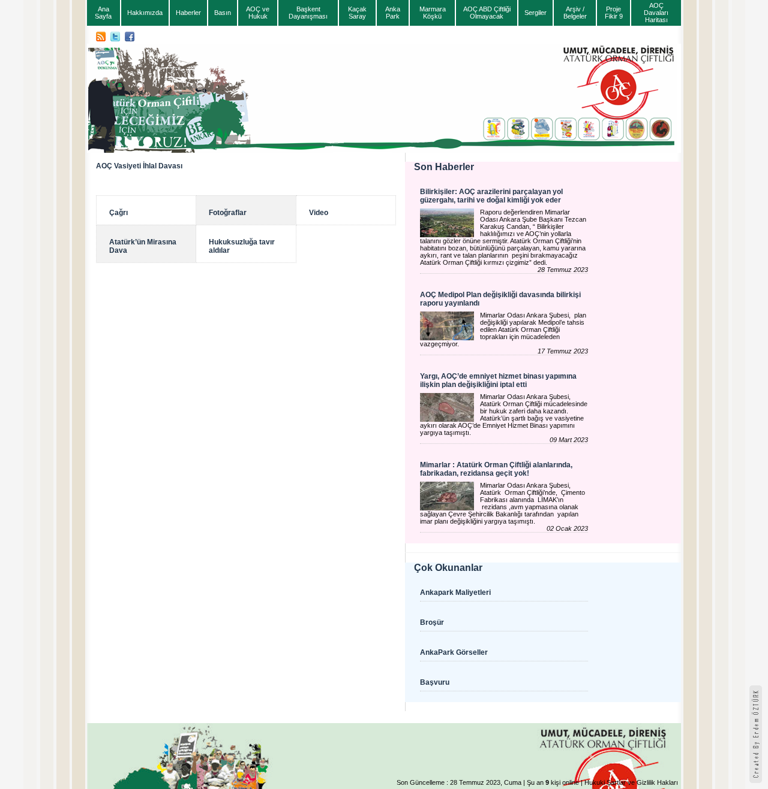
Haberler (188, 12)
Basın (222, 12)
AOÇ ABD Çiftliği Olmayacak (487, 12)
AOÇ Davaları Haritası (656, 12)
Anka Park (392, 12)
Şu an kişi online (553, 782)
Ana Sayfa (103, 12)
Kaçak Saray (357, 12)
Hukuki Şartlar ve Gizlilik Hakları (631, 782)
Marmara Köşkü (432, 12)
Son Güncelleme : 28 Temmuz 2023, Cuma (459, 782)
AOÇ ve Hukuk (257, 12)
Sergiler (535, 12)
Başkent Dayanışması (308, 12)
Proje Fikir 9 (614, 12)
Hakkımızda (145, 12)
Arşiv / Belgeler (575, 12)
